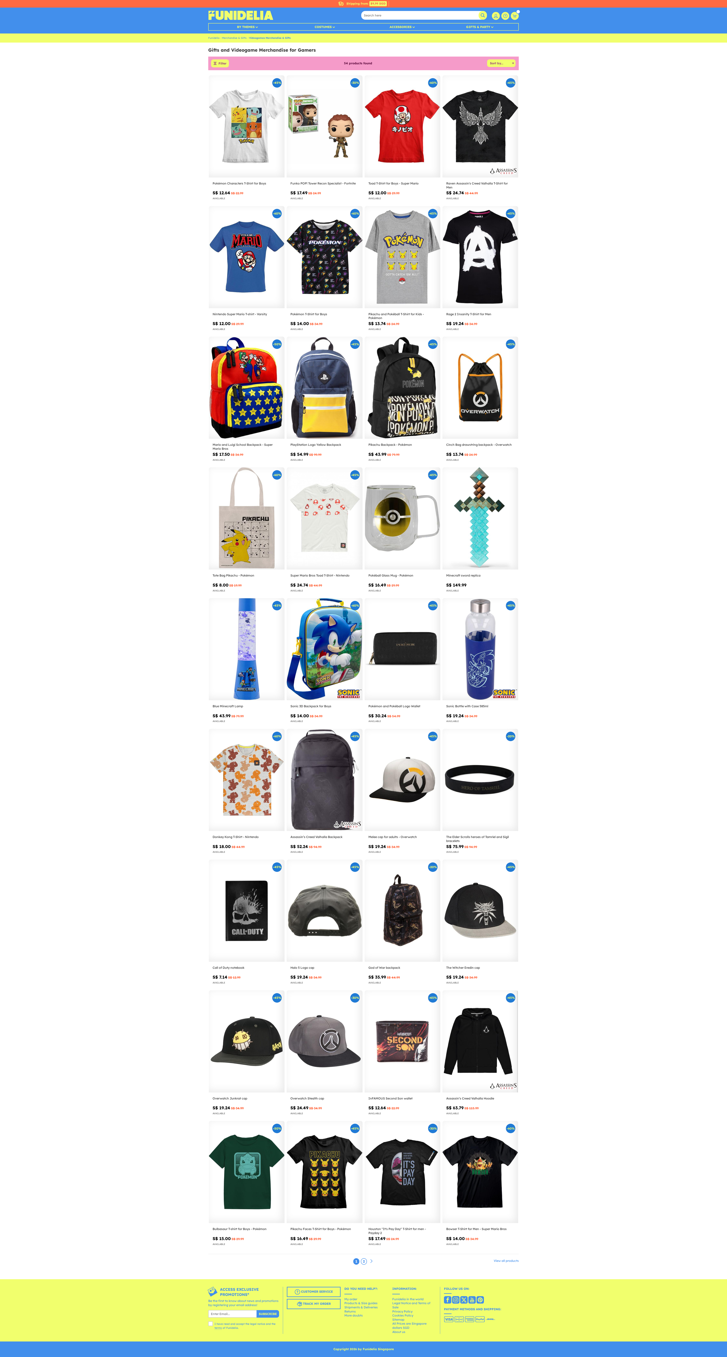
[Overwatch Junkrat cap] (247, 1041)
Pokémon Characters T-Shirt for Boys (239, 183)
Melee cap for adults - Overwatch (392, 837)
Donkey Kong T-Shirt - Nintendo (236, 837)
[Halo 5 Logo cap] (324, 911)
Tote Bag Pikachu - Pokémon (233, 575)
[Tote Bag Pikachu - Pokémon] (247, 518)
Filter (222, 63)
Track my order (316, 1304)
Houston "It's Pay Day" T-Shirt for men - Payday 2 (397, 1231)
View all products (506, 1261)
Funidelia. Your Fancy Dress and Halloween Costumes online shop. (240, 15)
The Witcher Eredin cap (463, 968)
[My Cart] (515, 16)
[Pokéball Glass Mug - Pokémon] (402, 518)
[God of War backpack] (402, 911)
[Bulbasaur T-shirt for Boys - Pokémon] (247, 1172)
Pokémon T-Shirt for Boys (308, 314)
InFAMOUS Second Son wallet (390, 1098)
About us (398, 1332)
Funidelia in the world (408, 1299)
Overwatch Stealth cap (307, 1098)
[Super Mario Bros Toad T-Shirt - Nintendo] (324, 518)
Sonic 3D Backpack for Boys (310, 706)
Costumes (323, 26)
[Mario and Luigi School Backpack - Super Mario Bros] (247, 388)
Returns (350, 1311)
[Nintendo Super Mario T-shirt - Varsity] (247, 257)
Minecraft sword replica (463, 575)
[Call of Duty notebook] (247, 911)
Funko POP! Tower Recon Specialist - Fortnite (323, 183)
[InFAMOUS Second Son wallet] (402, 1041)
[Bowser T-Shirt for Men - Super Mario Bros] (480, 1172)
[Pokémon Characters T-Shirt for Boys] (247, 126)
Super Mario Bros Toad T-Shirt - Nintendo (319, 575)
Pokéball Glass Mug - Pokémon (390, 575)
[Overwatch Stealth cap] (324, 1041)
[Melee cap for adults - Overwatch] (402, 780)
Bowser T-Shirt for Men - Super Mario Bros (476, 1229)
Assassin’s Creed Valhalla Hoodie (470, 1098)
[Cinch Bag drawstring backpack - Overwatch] (480, 388)
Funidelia (213, 37)
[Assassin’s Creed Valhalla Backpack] (324, 780)
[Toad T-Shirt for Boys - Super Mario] (402, 126)
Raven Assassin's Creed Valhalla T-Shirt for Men (477, 185)
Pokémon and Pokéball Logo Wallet (394, 706)
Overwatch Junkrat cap (230, 1098)
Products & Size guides (361, 1303)
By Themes (246, 26)
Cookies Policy (402, 1315)
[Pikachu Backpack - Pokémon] (402, 388)
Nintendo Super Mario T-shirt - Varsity (240, 314)
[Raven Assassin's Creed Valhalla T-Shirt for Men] (480, 126)
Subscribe (268, 1314)
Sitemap (398, 1319)
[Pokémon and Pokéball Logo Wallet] (402, 649)
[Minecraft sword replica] (480, 518)
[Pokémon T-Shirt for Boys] (324, 257)
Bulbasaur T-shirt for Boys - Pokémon (240, 1229)
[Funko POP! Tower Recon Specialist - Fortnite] (324, 126)
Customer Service (316, 1291)
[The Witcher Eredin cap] (480, 911)
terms (218, 1328)
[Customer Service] (505, 16)
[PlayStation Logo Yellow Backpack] (324, 388)
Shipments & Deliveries (361, 1307)
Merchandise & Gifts (234, 37)
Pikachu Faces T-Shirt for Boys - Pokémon (320, 1229)
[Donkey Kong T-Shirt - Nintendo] (247, 780)
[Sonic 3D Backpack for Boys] (324, 649)
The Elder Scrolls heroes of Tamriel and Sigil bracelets (477, 839)
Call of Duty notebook (228, 968)
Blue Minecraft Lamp (228, 706)
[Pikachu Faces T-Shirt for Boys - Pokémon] (324, 1172)
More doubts (353, 1315)
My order (350, 1299)
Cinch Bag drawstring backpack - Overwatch (479, 445)
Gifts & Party (478, 26)
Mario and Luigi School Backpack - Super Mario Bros (243, 447)
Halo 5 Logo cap (302, 968)
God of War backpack (384, 968)
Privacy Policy (402, 1311)
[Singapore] (447, 1300)
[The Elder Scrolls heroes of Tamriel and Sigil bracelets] (480, 780)
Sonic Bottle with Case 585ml (467, 706)
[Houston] (402, 1172)
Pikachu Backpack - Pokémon (390, 445)
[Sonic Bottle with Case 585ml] (480, 649)
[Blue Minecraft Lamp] (247, 649)
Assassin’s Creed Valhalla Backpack (316, 837)
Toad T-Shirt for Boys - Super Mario (393, 183)
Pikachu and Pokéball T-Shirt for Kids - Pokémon (396, 316)
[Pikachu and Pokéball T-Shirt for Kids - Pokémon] (402, 257)
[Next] (371, 1261)
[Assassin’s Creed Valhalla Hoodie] (480, 1041)
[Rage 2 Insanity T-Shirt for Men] (480, 257)
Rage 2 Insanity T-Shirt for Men (468, 314)
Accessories (401, 26)
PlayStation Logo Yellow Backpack (315, 445)
